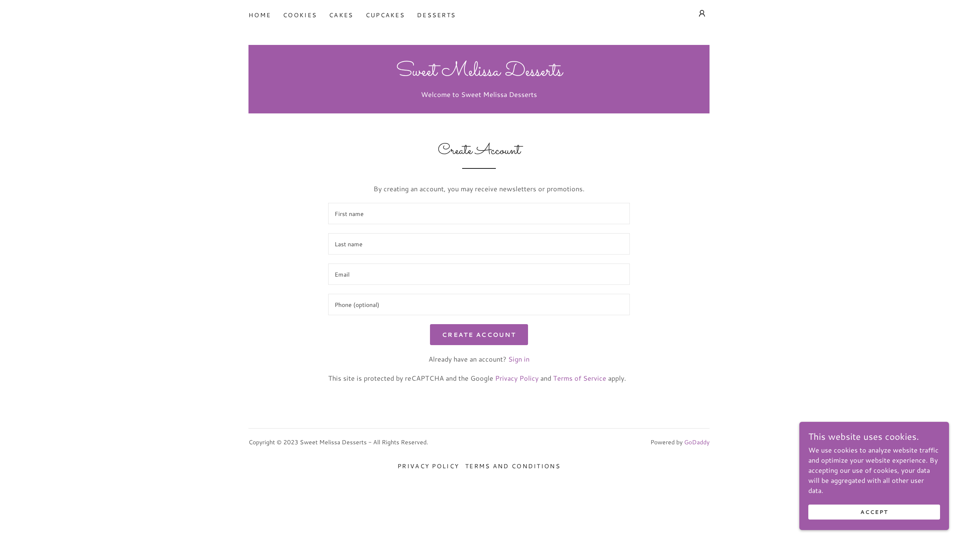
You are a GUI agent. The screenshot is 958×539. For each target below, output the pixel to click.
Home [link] (259, 14)
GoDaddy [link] (697, 442)
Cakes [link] (341, 14)
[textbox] (478, 213)
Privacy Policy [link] (517, 378)
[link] (479, 73)
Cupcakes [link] (385, 14)
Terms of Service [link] (579, 378)
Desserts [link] (436, 14)
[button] (702, 13)
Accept (874, 512)
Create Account (479, 334)
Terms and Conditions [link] (513, 466)
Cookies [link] (300, 14)
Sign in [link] (519, 359)
